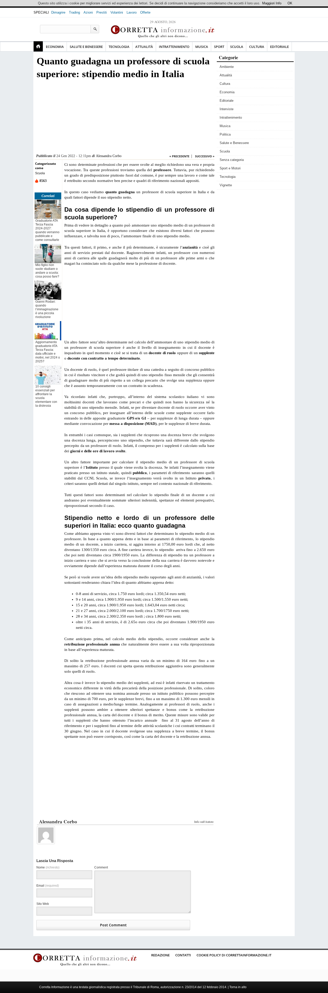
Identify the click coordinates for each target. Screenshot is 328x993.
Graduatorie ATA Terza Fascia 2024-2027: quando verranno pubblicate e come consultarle (47, 230)
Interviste (226, 109)
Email (47, 885)
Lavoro (132, 12)
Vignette (226, 185)
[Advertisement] (124, 118)
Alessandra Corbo (108, 156)
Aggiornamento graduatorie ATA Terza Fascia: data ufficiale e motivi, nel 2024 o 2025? (47, 351)
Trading (74, 12)
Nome (47, 867)
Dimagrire (58, 12)
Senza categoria (232, 160)
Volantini (116, 12)
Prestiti (101, 12)
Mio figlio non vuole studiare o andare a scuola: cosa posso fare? (47, 270)
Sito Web (42, 904)
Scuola (236, 46)
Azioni (88, 12)
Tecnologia (119, 46)
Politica (225, 134)
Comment (101, 867)
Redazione (160, 955)
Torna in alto (238, 987)
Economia (55, 46)
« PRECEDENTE (179, 156)
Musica (201, 46)
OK (290, 3)
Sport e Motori (230, 168)
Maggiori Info (271, 3)
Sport (219, 46)
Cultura (256, 46)
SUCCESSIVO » (204, 156)
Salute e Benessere (86, 46)
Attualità (144, 46)
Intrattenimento (174, 46)
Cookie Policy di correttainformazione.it (234, 955)
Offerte (145, 12)
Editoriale (279, 46)
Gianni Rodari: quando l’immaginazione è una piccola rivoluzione (46, 309)
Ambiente (227, 67)
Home (38, 46)
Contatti (183, 955)
